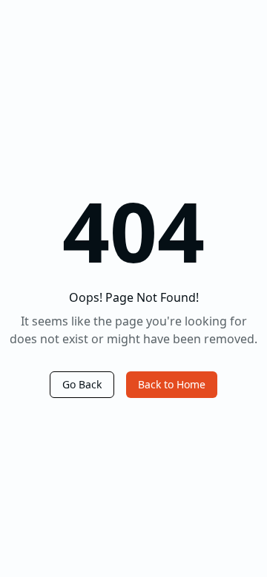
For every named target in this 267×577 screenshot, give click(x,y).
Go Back (82, 384)
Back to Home (171, 384)
